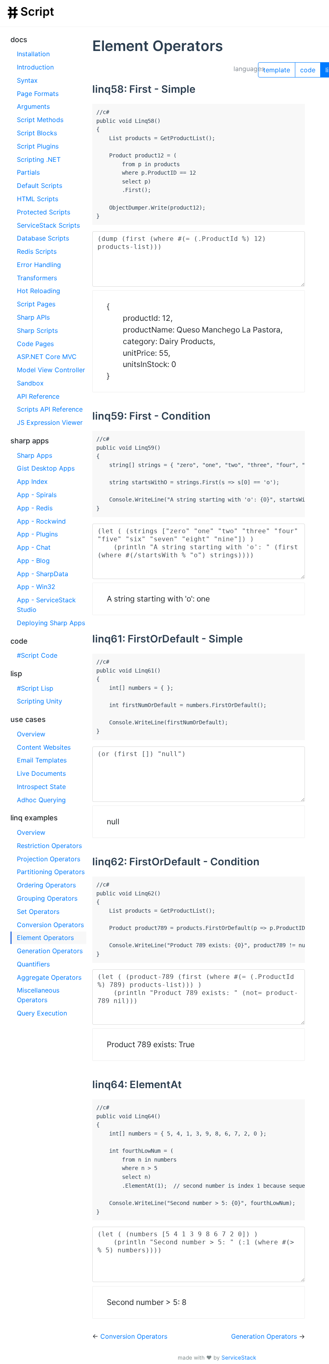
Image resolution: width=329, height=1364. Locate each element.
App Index (32, 481)
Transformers (37, 278)
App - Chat (34, 547)
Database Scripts (43, 238)
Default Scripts (39, 185)
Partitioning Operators (51, 872)
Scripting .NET (39, 159)
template (276, 70)
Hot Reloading (38, 291)
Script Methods (40, 120)
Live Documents (41, 773)
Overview (31, 734)
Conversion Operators (50, 925)
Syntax (27, 80)
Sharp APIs (33, 317)
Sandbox (30, 383)
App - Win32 (36, 587)
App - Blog (33, 561)
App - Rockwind (41, 521)
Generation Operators (50, 951)
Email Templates (42, 760)
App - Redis (35, 508)
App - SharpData (42, 574)
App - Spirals (37, 495)
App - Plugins (37, 534)
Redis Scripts (37, 251)
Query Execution (42, 1013)
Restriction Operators (49, 846)
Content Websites (44, 747)
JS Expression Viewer (50, 422)
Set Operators (38, 911)
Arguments (33, 106)
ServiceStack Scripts (48, 225)
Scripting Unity (39, 701)
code (307, 70)
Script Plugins (38, 146)
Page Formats (38, 94)
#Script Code (37, 655)
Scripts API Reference (50, 409)
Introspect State (41, 787)
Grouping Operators (47, 898)
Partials (28, 172)
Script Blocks (37, 133)
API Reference (38, 396)
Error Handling (39, 265)
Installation (33, 54)
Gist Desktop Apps (46, 468)
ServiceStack (238, 1357)
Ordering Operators (46, 885)
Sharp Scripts (37, 330)
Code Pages (35, 344)
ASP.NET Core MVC (47, 357)
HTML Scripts (37, 199)
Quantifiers (33, 964)
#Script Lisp (35, 688)
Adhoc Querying (41, 800)
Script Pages (36, 304)
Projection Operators (48, 859)
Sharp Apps (34, 455)
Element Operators (45, 938)
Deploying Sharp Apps (51, 623)
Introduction (35, 67)
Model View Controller (51, 370)
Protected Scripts (43, 212)
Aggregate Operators (49, 977)
